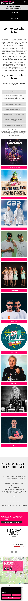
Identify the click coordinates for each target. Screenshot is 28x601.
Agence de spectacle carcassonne (12, 132)
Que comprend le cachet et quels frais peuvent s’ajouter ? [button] (14, 114)
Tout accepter (7, 595)
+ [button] (1, 563)
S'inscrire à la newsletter (12, 522)
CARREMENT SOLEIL (14, 198)
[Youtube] (11, 574)
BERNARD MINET (14, 383)
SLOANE (14, 414)
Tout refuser (16, 595)
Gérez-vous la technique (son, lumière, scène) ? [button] (14, 104)
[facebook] (5, 574)
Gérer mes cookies (22, 591)
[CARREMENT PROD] (8, 2)
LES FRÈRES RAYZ (14, 321)
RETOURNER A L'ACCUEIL (14, 450)
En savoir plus (4, 592)
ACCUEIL (7, 8)
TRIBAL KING (14, 260)
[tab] (14, 92)
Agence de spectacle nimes (11, 134)
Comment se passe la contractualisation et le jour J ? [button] (14, 125)
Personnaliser (11, 597)
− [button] (1, 565)
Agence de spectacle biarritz (14, 135)
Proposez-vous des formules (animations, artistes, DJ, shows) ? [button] (14, 120)
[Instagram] (8, 574)
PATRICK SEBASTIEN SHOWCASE (14, 167)
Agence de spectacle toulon (17, 129)
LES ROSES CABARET (14, 290)
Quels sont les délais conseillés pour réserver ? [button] (14, 109)
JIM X (14, 445)
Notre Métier (14, 12)
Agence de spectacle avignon (14, 131)
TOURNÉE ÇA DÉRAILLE (14, 352)
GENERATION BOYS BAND (14, 229)
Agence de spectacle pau (21, 134)
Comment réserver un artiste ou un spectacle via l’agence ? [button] (14, 92)
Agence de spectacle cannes (7, 129)
